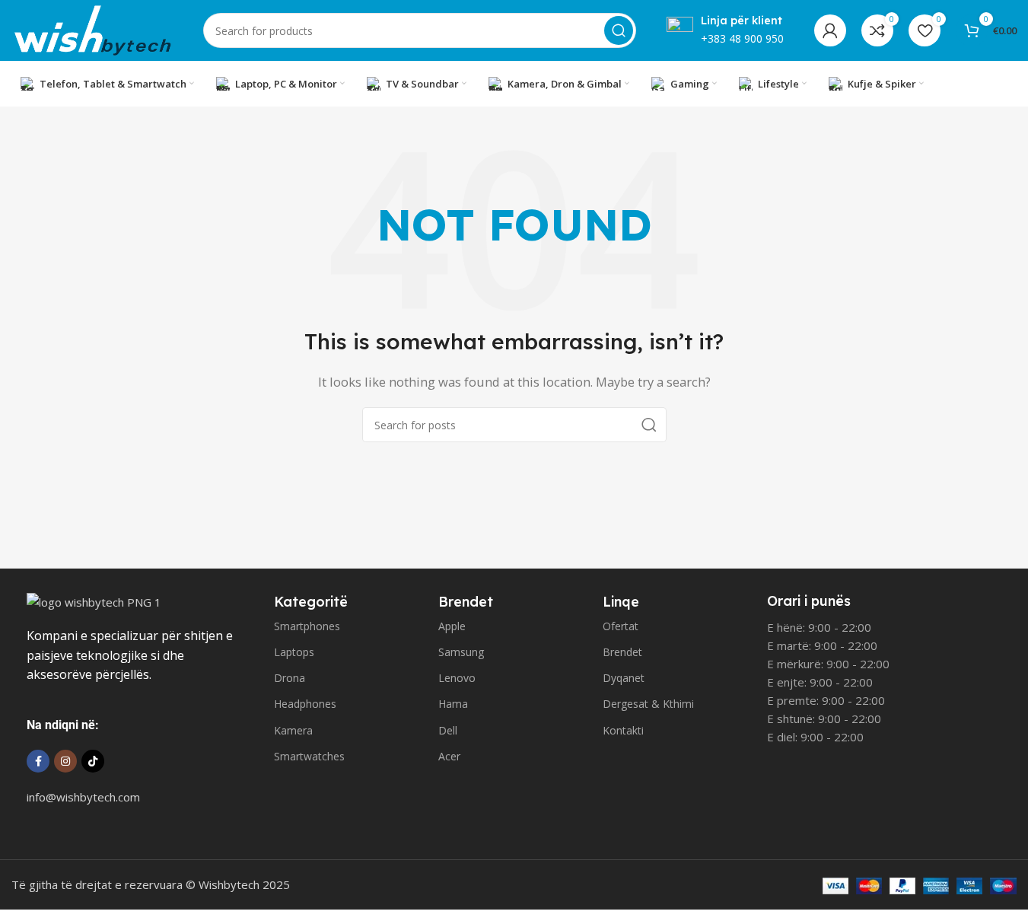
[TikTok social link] (92, 761)
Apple (452, 626)
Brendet (622, 652)
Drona (289, 678)
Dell (447, 730)
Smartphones (307, 626)
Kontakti (623, 730)
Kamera (293, 730)
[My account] (830, 30)
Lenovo (457, 678)
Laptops (294, 652)
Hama (453, 703)
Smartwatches (309, 756)
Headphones (305, 703)
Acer (449, 756)
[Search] (618, 30)
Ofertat (620, 626)
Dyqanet (623, 678)
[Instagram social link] (65, 761)
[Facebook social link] (38, 761)
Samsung (461, 652)
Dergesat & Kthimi (648, 703)
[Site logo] (92, 29)
